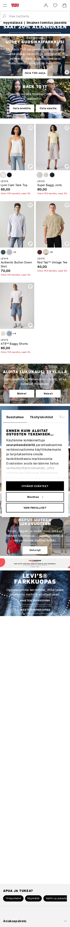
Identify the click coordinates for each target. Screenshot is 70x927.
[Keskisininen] (9, 333)
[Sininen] (3, 252)
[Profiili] (38, 566)
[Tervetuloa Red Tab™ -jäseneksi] (32, 566)
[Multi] (46, 252)
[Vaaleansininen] (46, 175)
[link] (46, 5)
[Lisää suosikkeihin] (30, 128)
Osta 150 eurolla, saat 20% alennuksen (17, 193)
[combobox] (38, 16)
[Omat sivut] (46, 5)
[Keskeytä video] (67, 72)
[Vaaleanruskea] (3, 175)
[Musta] (9, 175)
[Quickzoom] (30, 166)
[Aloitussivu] (16, 5)
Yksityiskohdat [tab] (41, 417)
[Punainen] (39, 252)
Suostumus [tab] (15, 417)
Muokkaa (33, 497)
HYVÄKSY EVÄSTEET (35, 486)
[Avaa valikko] (4, 5)
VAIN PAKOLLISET (35, 507)
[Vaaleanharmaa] (39, 175)
